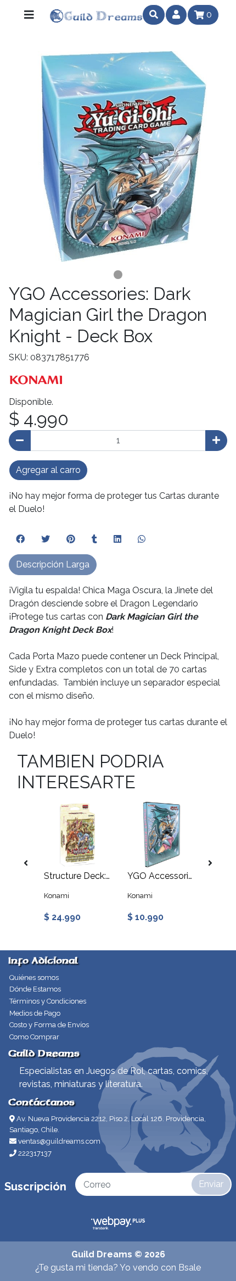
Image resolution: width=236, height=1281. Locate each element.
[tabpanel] (118, 156)
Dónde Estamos (35, 989)
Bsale (189, 1267)
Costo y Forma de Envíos (49, 1025)
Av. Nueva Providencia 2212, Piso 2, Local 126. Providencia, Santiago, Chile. (107, 1124)
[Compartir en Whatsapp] (142, 539)
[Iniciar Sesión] (176, 14)
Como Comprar (34, 1037)
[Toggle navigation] (29, 15)
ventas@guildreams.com (58, 1141)
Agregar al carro (48, 470)
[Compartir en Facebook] (20, 539)
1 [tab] (118, 274)
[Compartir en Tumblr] (94, 539)
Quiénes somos (34, 977)
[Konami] (36, 379)
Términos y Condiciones (47, 1001)
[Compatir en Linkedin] (117, 539)
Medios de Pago (34, 1013)
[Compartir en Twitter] (45, 539)
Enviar (211, 1184)
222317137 (34, 1153)
